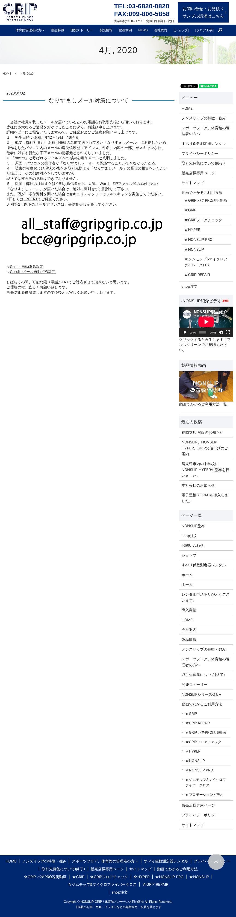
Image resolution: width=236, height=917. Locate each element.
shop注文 (190, 286)
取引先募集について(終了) (203, 163)
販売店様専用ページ (198, 173)
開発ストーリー (82, 30)
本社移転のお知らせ (198, 485)
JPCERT (31, 199)
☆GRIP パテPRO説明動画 (205, 200)
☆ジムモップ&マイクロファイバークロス (205, 262)
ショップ (189, 555)
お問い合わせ (193, 545)
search (222, 30)
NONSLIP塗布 (193, 525)
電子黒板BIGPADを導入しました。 (205, 498)
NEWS (143, 30)
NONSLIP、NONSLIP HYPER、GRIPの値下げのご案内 (205, 448)
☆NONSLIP (194, 249)
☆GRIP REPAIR (197, 274)
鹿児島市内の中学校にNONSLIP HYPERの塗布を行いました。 (205, 469)
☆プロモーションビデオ (204, 794)
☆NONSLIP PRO (198, 239)
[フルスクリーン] (227, 332)
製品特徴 (57, 30)
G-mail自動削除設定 (27, 266)
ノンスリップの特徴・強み (204, 118)
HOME (7, 73)
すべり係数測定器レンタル (204, 143)
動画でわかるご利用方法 (202, 192)
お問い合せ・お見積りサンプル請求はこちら (203, 12)
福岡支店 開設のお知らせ (202, 432)
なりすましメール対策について (89, 100)
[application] (206, 322)
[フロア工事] (204, 30)
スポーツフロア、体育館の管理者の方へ (206, 131)
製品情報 (106, 30)
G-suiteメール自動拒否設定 (33, 271)
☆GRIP (190, 210)
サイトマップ (193, 182)
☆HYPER (192, 229)
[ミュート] (220, 332)
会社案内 (160, 30)
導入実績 (189, 610)
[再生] (185, 332)
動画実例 (125, 30)
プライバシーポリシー (200, 153)
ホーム (187, 574)
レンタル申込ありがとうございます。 (206, 597)
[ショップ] (181, 30)
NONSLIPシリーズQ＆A (201, 694)
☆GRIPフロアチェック (203, 220)
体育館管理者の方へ (30, 30)
